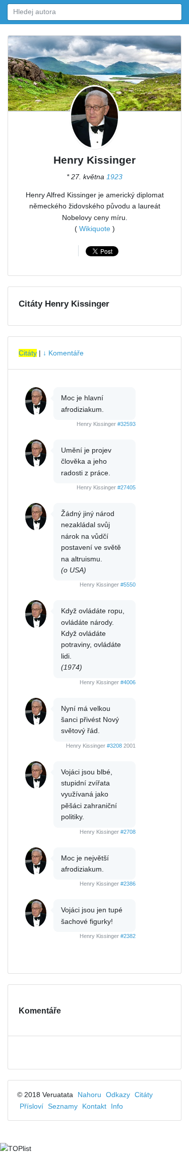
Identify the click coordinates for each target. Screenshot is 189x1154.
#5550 (128, 585)
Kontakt (94, 1106)
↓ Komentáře (63, 353)
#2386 (128, 884)
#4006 (128, 682)
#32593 (126, 424)
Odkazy (118, 1095)
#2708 (128, 832)
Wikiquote (94, 229)
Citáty (28, 353)
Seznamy (63, 1106)
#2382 (128, 936)
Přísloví (31, 1106)
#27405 (126, 487)
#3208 (114, 746)
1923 (114, 177)
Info (117, 1106)
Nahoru (89, 1095)
